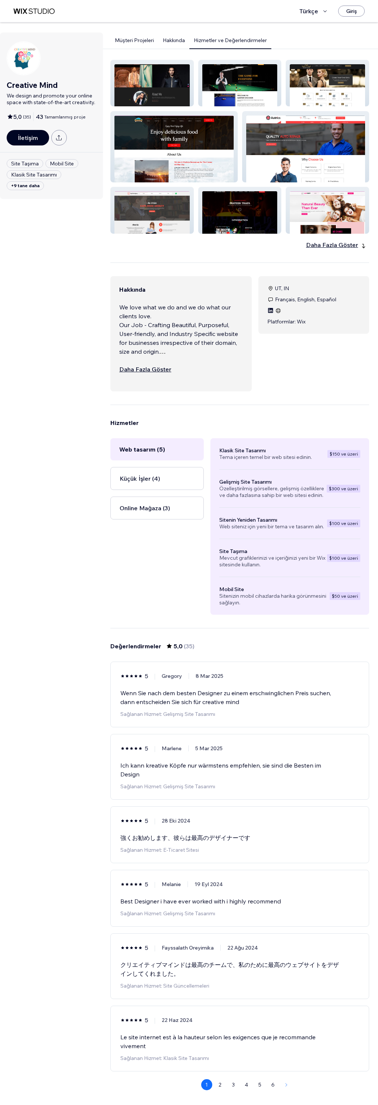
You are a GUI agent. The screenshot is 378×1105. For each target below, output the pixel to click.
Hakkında (174, 40)
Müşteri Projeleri (134, 40)
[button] (152, 83)
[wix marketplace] (34, 11)
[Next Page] (286, 1084)
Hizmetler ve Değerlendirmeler (230, 40)
